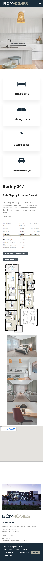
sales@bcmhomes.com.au (17, 541)
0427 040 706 (13, 543)
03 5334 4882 (13, 532)
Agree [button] (35, 552)
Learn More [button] (8, 556)
